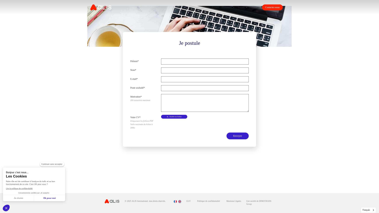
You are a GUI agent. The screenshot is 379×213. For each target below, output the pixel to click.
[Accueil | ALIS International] (100, 7)
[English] (179, 203)
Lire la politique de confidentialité (19, 189)
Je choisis (18, 198)
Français (366, 210)
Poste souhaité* (137, 88)
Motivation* (140, 98)
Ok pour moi (49, 198)
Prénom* (134, 61)
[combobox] (368, 210)
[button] (6, 208)
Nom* (133, 70)
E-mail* (134, 79)
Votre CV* (141, 122)
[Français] (175, 203)
